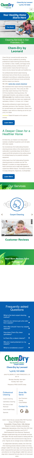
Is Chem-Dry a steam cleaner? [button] (14, 338)
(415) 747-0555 (25, 5)
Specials (5, 412)
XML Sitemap (26, 424)
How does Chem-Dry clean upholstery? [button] (13, 333)
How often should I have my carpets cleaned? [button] (16, 327)
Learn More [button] (8, 122)
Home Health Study (9, 409)
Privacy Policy (17, 424)
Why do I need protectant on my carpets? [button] (15, 343)
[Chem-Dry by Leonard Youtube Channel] (26, 411)
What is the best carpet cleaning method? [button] (15, 316)
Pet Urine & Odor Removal (8, 406)
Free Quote (10, 27)
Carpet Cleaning (17, 214)
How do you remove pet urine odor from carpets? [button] (16, 322)
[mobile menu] (31, 9)
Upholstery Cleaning (9, 402)
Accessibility (8, 424)
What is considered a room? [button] (13, 347)
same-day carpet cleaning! (17, 84)
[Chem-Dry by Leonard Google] (22, 411)
